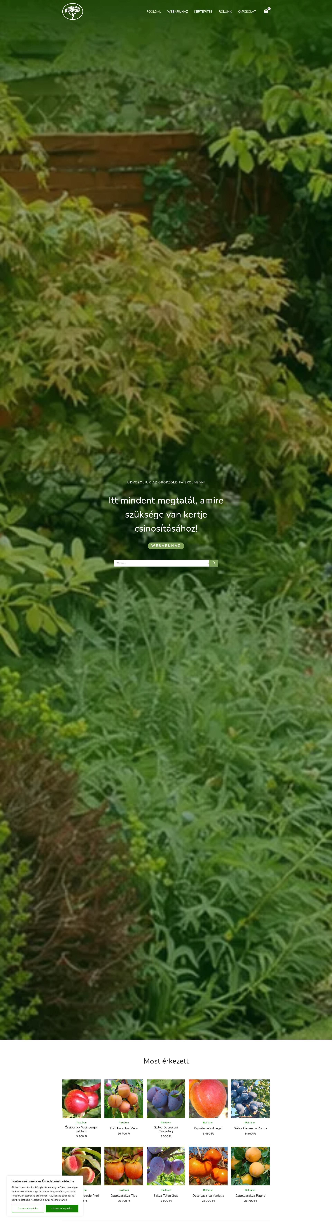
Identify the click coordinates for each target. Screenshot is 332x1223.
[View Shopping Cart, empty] (266, 11)
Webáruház (177, 12)
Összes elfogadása (62, 1208)
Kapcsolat (247, 12)
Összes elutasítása (28, 1208)
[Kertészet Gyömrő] (72, 11)
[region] (45, 1196)
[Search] (213, 563)
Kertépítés (203, 12)
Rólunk (225, 12)
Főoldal (154, 12)
